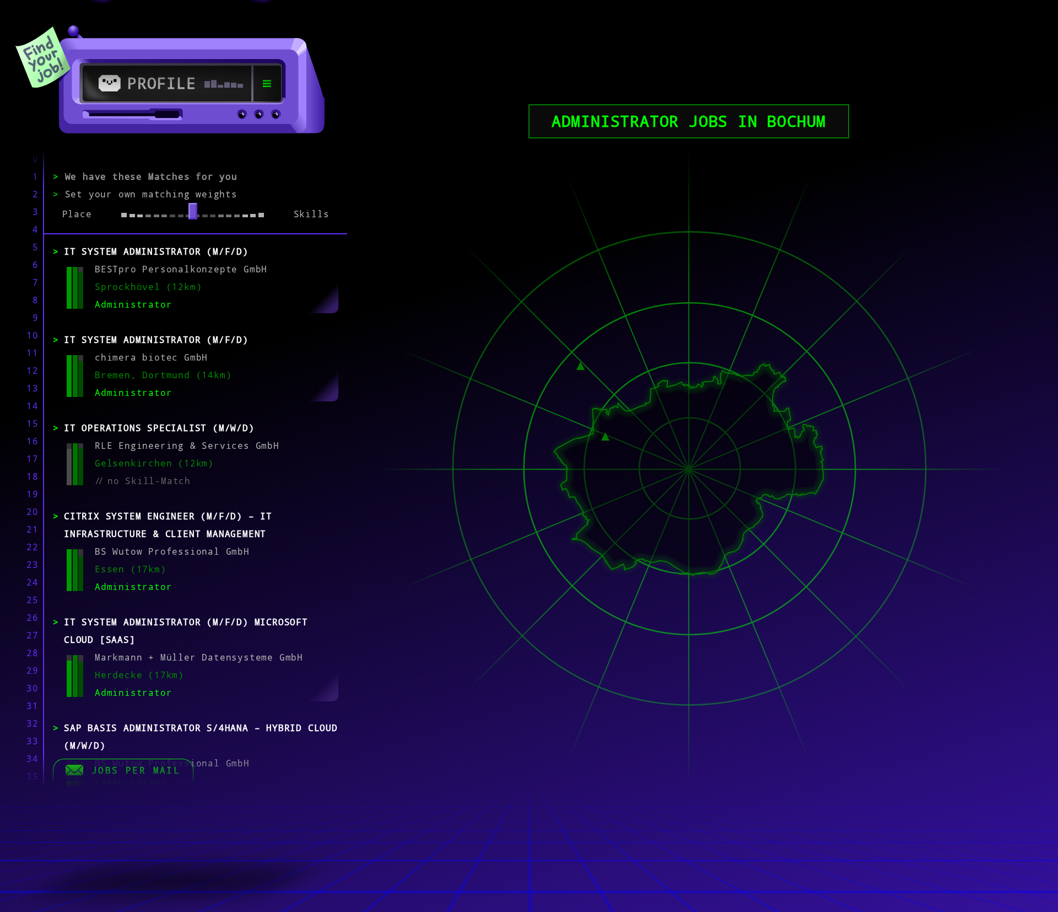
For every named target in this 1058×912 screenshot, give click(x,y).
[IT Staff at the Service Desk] (605, 436)
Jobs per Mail (135, 770)
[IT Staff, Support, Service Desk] (580, 365)
